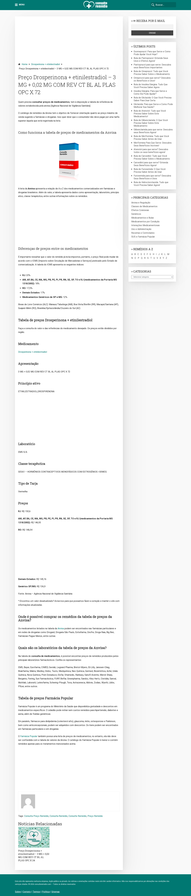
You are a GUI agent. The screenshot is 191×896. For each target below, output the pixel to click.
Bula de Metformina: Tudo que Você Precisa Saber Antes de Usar (151, 137)
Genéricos (136, 214)
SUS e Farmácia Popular (143, 236)
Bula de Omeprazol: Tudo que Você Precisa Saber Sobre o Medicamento (152, 72)
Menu (21, 4)
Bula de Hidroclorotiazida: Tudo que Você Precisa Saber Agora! (151, 183)
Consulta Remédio (59, 816)
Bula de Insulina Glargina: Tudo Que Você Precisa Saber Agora (151, 86)
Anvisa (61, 628)
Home (25, 64)
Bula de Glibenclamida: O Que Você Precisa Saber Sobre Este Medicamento (151, 123)
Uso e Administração (141, 229)
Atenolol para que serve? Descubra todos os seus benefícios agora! (151, 150)
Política (46, 891)
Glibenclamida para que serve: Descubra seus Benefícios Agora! (153, 131)
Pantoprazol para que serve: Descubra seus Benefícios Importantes (152, 66)
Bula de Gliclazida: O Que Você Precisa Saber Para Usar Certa (152, 99)
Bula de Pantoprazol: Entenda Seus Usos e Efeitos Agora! (151, 59)
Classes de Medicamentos (144, 206)
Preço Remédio (95, 816)
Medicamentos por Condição (145, 221)
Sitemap (55, 891)
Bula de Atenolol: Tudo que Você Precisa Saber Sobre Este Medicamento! (150, 113)
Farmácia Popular (28, 736)
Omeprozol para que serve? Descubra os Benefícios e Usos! (152, 79)
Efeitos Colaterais (140, 210)
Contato (27, 891)
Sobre (18, 891)
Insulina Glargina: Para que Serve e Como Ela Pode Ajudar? (150, 92)
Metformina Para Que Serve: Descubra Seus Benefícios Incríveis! (152, 144)
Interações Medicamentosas (145, 225)
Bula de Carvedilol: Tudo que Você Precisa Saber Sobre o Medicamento (152, 157)
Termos (36, 891)
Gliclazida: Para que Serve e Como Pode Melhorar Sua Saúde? (153, 105)
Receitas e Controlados (143, 233)
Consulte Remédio (78, 816)
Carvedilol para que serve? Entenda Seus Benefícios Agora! (151, 164)
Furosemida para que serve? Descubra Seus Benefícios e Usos (152, 177)
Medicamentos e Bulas (142, 217)
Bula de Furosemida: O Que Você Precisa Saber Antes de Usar (150, 170)
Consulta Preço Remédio (36, 816)
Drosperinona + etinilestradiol (45, 64)
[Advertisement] (69, 39)
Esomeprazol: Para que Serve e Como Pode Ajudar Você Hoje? (152, 53)
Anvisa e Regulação (140, 202)
